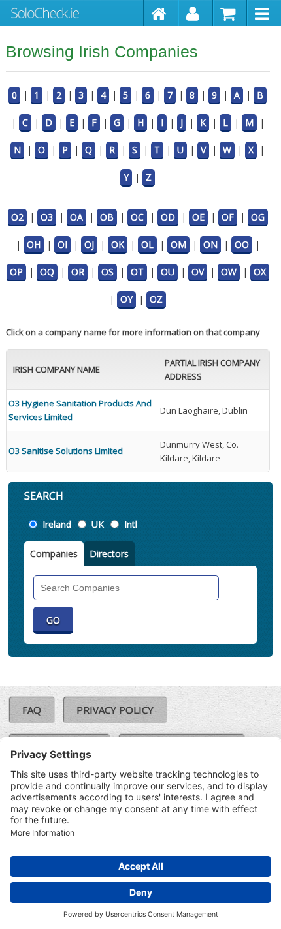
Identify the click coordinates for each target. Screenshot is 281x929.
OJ (89, 244)
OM (178, 244)
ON (210, 244)
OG (258, 217)
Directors (109, 553)
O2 (17, 217)
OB (107, 217)
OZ (156, 299)
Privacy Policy (115, 709)
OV (197, 272)
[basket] (230, 13)
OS (107, 272)
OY (126, 299)
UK (97, 524)
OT (137, 272)
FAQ (31, 709)
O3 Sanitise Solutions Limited (65, 451)
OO (242, 244)
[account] (195, 13)
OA (76, 217)
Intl (130, 524)
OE (198, 217)
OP (16, 272)
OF (228, 217)
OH (34, 244)
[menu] (264, 13)
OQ (47, 272)
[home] (161, 13)
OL (147, 244)
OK (117, 244)
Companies (54, 553)
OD (168, 217)
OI (62, 244)
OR (77, 272)
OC (137, 217)
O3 (47, 217)
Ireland (56, 524)
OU (167, 272)
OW (229, 272)
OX (260, 272)
